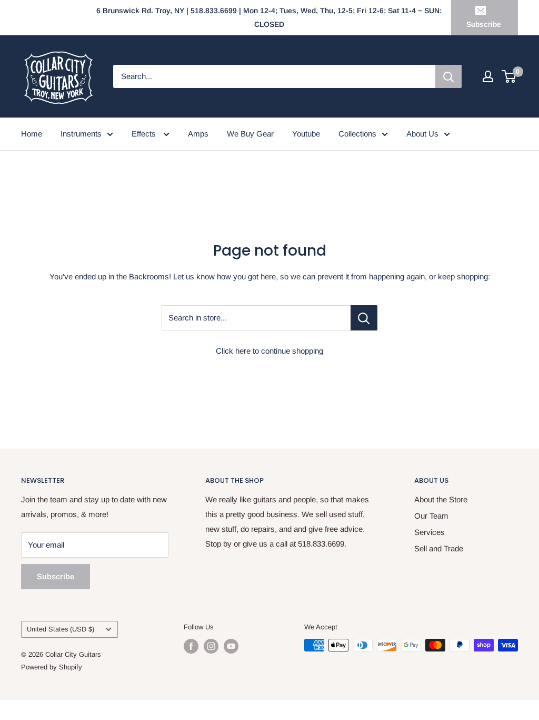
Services (429, 532)
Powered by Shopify (51, 667)
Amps (198, 133)
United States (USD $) (60, 629)
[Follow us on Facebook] (191, 646)
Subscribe (483, 24)
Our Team (431, 515)
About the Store (440, 499)
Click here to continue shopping (269, 350)
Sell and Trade (438, 548)
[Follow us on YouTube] (231, 646)
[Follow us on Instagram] (211, 646)
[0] (509, 76)
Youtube (306, 133)
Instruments (81, 133)
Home (31, 133)
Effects (145, 133)
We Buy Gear (250, 133)
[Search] (448, 76)
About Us (422, 133)
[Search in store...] (364, 317)
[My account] (488, 76)
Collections (357, 133)
